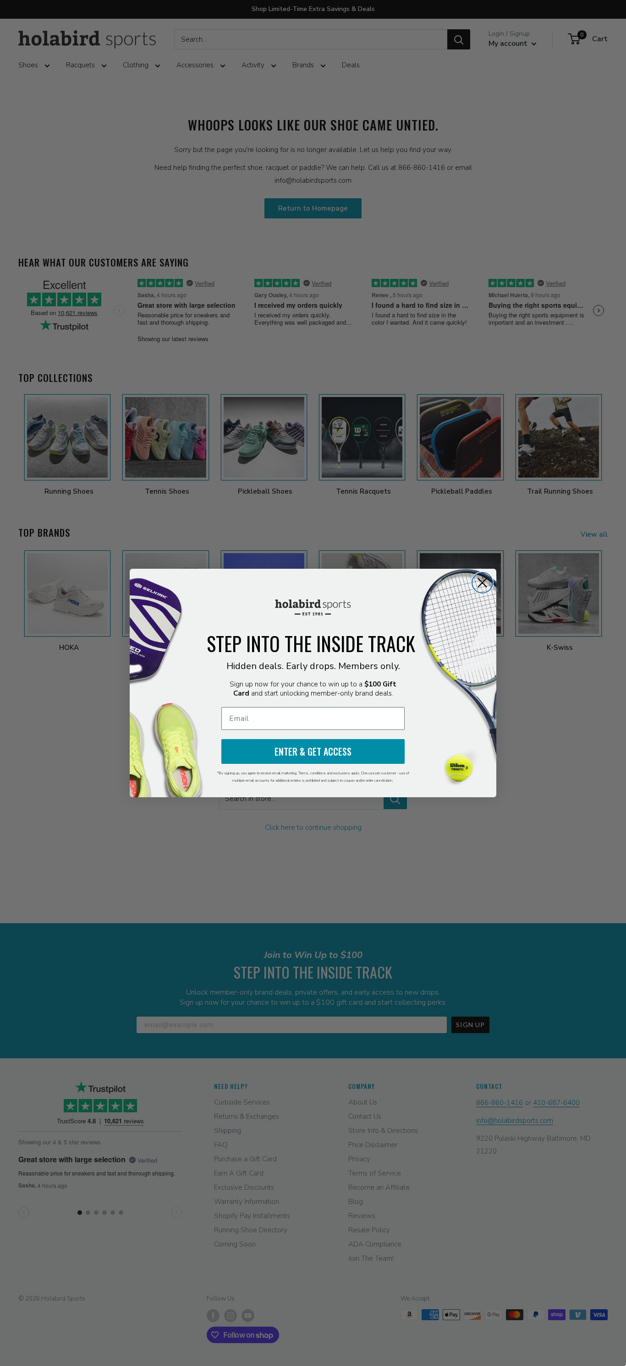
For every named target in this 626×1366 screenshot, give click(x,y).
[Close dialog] (482, 582)
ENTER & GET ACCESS (313, 751)
